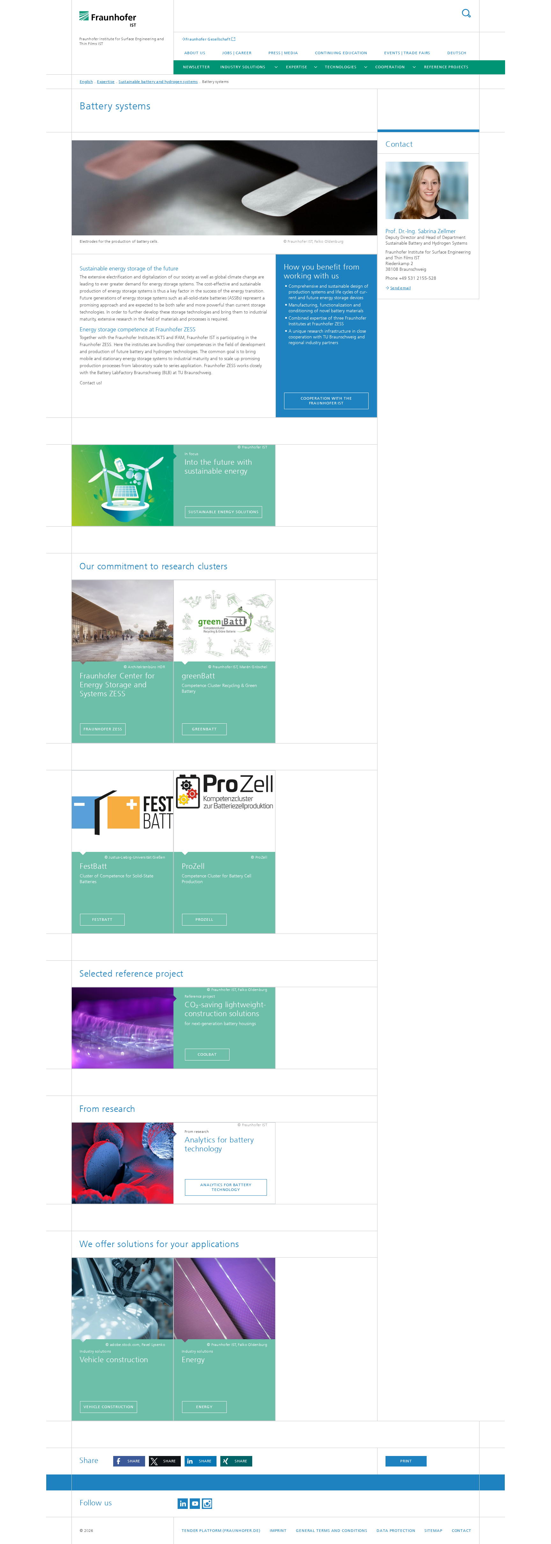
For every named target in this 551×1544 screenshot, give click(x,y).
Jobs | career (237, 53)
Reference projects (446, 67)
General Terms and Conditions (331, 1530)
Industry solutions (242, 67)
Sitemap (433, 1530)
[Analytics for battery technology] (126, 1163)
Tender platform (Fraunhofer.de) (221, 1530)
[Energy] (224, 1300)
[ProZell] (224, 813)
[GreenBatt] (224, 622)
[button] (129, 1461)
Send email (400, 288)
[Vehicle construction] (122, 1300)
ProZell (204, 919)
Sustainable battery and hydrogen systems (158, 81)
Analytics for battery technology (226, 1187)
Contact (461, 1530)
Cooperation (390, 67)
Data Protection (396, 1530)
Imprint (278, 1530)
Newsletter (196, 67)
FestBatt (102, 919)
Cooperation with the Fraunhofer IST (326, 400)
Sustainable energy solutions (223, 512)
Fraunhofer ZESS (103, 729)
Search (466, 13)
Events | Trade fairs (407, 53)
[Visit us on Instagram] (207, 1503)
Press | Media (283, 53)
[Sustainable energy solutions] (126, 486)
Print (406, 1461)
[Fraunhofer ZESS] (122, 622)
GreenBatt (204, 729)
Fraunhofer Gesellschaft (208, 39)
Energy (204, 1407)
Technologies (340, 67)
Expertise (296, 67)
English (86, 81)
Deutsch (457, 53)
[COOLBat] (126, 1028)
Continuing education (341, 53)
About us (194, 53)
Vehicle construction (109, 1407)
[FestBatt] (122, 813)
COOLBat (207, 1054)
